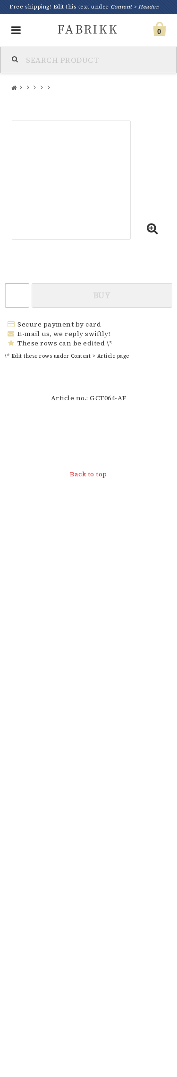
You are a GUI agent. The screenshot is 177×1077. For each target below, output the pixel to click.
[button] (152, 229)
